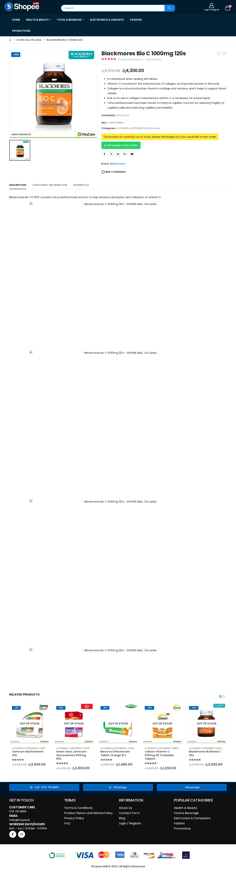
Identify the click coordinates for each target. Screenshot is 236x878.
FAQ (67, 823)
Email (132, 154)
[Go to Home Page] (10, 40)
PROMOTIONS (21, 31)
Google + (125, 154)
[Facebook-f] (12, 834)
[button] (220, 696)
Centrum (43, 748)
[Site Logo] (22, 6)
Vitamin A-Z (134, 748)
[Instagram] (21, 834)
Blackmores (153, 128)
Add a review (154, 59)
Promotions (182, 828)
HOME (16, 20)
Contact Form (129, 813)
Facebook (104, 154)
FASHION (136, 20)
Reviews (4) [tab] (81, 185)
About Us (125, 808)
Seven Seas (89, 748)
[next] (224, 53)
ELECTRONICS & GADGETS (107, 20)
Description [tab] (17, 185)
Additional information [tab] (50, 185)
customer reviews (130, 59)
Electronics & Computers (192, 818)
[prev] (218, 53)
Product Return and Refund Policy (88, 813)
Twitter (111, 154)
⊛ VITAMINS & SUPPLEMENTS (131, 128)
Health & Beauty (185, 808)
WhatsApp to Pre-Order (122, 145)
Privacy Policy (74, 818)
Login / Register (130, 823)
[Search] (169, 8)
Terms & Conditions (78, 808)
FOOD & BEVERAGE (69, 20)
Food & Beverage (186, 813)
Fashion (179, 823)
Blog (122, 818)
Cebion (175, 748)
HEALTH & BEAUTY (37, 20)
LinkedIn (118, 154)
